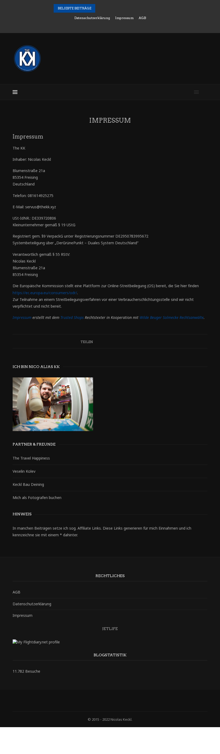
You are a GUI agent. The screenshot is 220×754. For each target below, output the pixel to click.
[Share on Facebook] (95, 341)
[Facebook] (92, 25)
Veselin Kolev (24, 471)
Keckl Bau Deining (28, 484)
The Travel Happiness (31, 458)
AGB (142, 18)
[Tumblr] (121, 25)
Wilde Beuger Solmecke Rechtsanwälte (172, 317)
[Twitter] (99, 25)
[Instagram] (106, 25)
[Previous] (100, 8)
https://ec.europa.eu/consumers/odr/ (45, 292)
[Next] (107, 8)
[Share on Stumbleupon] (125, 341)
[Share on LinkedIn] (110, 341)
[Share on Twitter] (100, 341)
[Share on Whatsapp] (131, 341)
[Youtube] (128, 25)
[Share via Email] (136, 341)
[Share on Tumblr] (115, 341)
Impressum (124, 18)
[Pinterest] (113, 25)
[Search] (204, 92)
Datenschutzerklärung (92, 18)
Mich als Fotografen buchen (37, 497)
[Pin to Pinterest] (105, 341)
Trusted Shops (72, 317)
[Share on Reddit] (120, 341)
